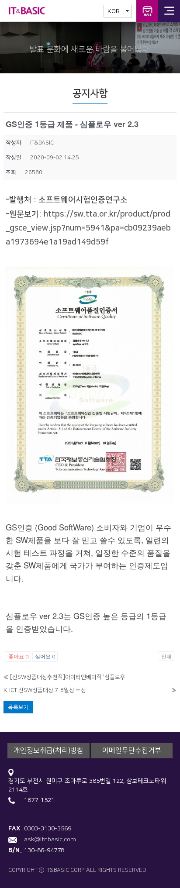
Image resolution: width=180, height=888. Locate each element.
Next (169, 45)
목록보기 (18, 707)
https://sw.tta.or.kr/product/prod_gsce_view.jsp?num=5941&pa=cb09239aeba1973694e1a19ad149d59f (88, 228)
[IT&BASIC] (30, 10)
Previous (10, 45)
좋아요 (18, 656)
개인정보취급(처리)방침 (48, 750)
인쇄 (166, 656)
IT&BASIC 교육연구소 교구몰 (147, 11)
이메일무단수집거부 (131, 750)
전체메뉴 (169, 11)
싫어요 (45, 656)
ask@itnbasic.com (50, 839)
